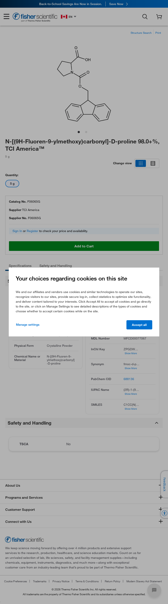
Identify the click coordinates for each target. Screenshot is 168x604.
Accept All (139, 325)
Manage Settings (27, 325)
